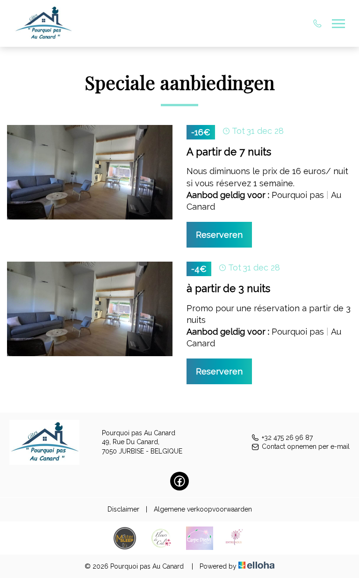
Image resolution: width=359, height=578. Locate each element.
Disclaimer (123, 509)
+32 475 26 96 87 (287, 437)
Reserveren (219, 235)
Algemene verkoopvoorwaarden (203, 509)
